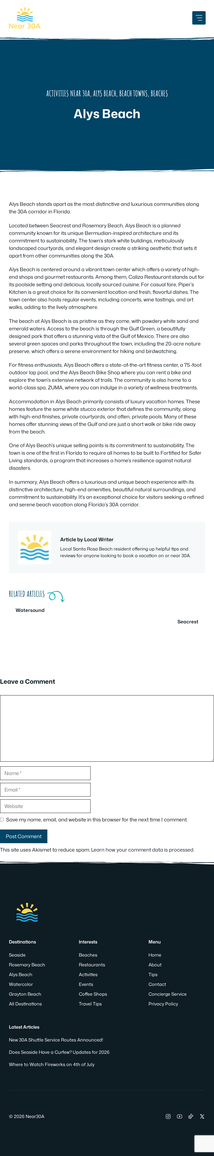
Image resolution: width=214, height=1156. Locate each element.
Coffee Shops (93, 994)
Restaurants (92, 965)
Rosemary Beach (27, 965)
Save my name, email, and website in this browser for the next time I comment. (97, 819)
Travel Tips (90, 1004)
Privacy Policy (163, 1004)
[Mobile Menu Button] (199, 18)
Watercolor (21, 984)
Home (155, 955)
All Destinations (25, 1004)
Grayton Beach (25, 994)
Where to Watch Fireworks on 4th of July (51, 1064)
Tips (153, 974)
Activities (88, 974)
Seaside (17, 955)
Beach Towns (133, 93)
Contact (157, 984)
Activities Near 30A (68, 93)
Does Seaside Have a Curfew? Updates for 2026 (59, 1052)
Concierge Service (168, 994)
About (155, 965)
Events (86, 984)
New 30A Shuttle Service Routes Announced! (56, 1040)
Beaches (159, 93)
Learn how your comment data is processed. (142, 849)
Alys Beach (104, 93)
